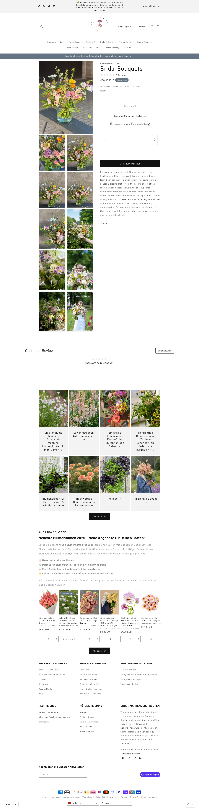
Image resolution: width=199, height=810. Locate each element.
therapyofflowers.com (56, 797)
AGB (117, 797)
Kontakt (42, 679)
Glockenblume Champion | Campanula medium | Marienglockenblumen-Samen (53, 441)
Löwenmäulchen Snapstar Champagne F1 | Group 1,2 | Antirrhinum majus (110, 622)
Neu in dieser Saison (89, 674)
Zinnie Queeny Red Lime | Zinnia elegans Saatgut (89, 620)
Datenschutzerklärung (104, 797)
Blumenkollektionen (89, 679)
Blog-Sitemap (86, 726)
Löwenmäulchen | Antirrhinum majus (84, 434)
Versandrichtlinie (128, 670)
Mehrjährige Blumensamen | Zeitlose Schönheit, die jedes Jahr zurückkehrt (145, 441)
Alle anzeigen (99, 516)
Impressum (44, 722)
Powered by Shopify (72, 797)
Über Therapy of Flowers (50, 670)
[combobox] (83, 803)
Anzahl (103, 91)
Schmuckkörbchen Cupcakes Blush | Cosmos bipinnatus (68, 620)
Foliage (113, 498)
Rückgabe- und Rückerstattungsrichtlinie (139, 674)
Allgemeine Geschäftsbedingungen (54, 717)
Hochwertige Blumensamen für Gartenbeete (84, 502)
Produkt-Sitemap (87, 717)
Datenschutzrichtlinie (48, 712)
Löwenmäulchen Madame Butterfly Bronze (47, 620)
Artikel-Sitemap (87, 731)
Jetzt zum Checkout (130, 163)
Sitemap (83, 712)
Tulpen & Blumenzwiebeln (91, 689)
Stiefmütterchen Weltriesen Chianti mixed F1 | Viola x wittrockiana (129, 622)
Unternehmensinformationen (52, 674)
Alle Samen (84, 670)
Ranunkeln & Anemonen (90, 693)
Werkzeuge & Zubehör (89, 684)
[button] (42, 27)
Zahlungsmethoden (129, 684)
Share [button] (105, 223)
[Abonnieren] (84, 774)
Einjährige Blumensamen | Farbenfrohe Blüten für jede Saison (114, 439)
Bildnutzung (44, 684)
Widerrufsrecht (88, 797)
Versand (114, 86)
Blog (41, 693)
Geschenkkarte (45, 689)
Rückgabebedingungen (130, 679)
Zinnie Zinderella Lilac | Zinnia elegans (150, 619)
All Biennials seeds (146, 498)
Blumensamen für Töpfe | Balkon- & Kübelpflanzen (53, 502)
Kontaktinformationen (138, 797)
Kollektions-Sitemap (89, 722)
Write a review (165, 351)
